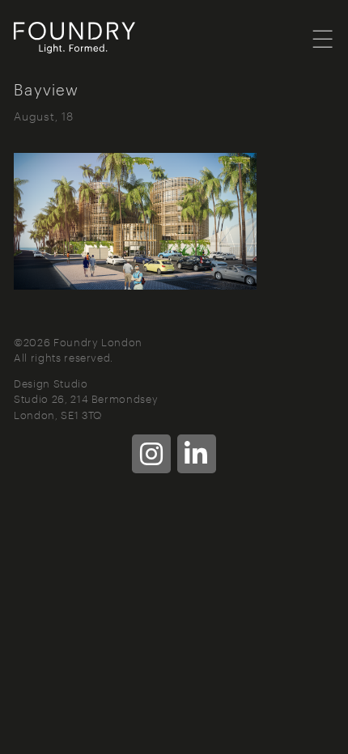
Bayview (46, 88)
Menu (323, 38)
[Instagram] (151, 453)
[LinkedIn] (196, 453)
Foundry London (95, 38)
